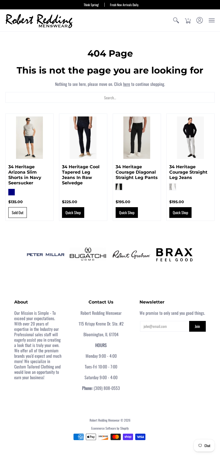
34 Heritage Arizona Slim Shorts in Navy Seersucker (24, 174)
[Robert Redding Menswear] (38, 20)
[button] (176, 20)
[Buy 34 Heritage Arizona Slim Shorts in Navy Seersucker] (29, 137)
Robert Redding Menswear (105, 420)
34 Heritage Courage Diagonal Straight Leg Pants (137, 172)
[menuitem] (176, 20)
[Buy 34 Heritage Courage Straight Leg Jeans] (190, 137)
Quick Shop (73, 212)
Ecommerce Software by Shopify (110, 428)
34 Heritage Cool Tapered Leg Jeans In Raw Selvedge (81, 174)
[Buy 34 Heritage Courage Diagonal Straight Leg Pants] (137, 137)
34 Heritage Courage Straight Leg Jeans (188, 172)
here (126, 84)
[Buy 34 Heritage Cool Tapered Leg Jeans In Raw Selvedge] (83, 137)
